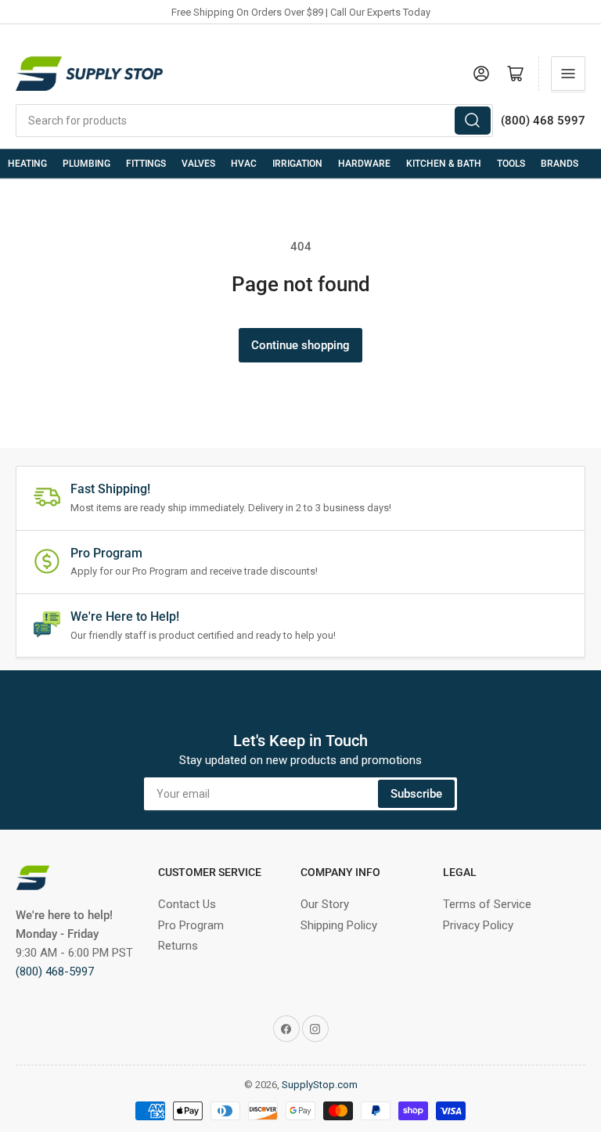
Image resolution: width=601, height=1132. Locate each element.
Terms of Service (487, 904)
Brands (559, 163)
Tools (511, 163)
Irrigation (297, 163)
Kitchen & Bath (443, 163)
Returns (178, 946)
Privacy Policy (478, 925)
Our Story (324, 904)
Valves (198, 163)
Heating (27, 163)
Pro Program (191, 925)
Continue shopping (300, 345)
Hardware (364, 163)
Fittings (146, 163)
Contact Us (187, 904)
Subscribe (416, 794)
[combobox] (254, 120)
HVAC (244, 163)
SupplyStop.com (320, 1085)
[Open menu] (568, 73)
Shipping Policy (338, 925)
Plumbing (86, 163)
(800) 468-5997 (55, 971)
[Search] (472, 120)
